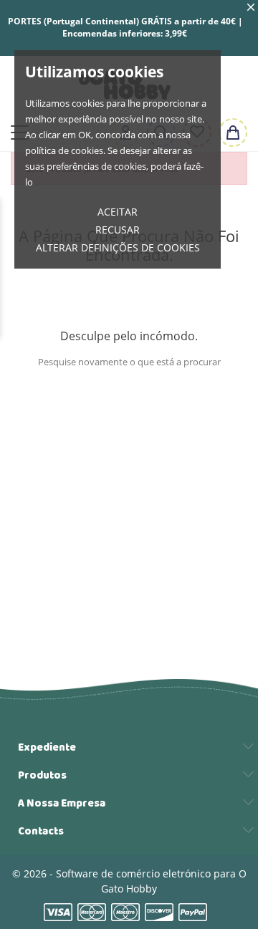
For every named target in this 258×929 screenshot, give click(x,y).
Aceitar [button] (117, 211)
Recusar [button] (117, 229)
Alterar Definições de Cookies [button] (118, 247)
